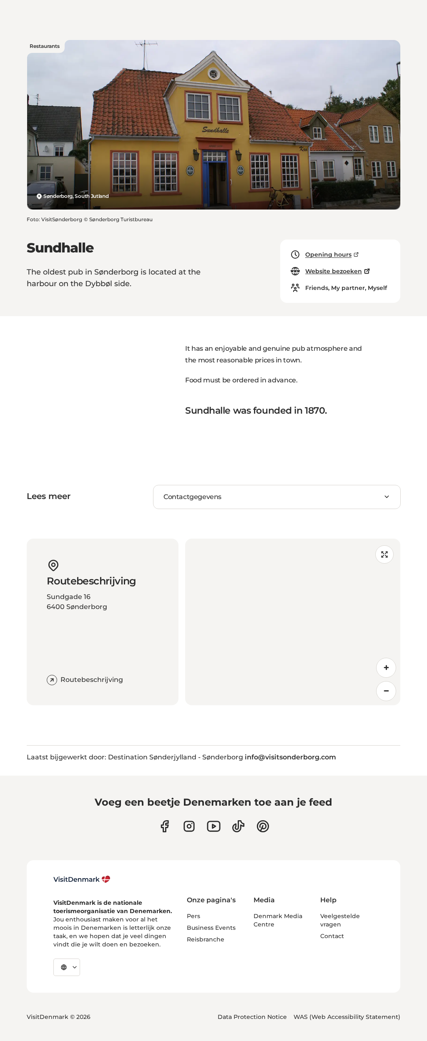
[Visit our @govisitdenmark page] (238, 826)
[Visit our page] (189, 826)
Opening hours (328, 254)
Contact (332, 936)
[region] (292, 622)
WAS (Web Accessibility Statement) (347, 1017)
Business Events (211, 927)
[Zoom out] (386, 691)
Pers (193, 916)
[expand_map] (384, 554)
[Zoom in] (386, 668)
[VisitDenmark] (82, 879)
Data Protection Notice (252, 1017)
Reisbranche (205, 939)
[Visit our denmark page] (164, 826)
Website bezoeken (333, 271)
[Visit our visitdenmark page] (213, 826)
